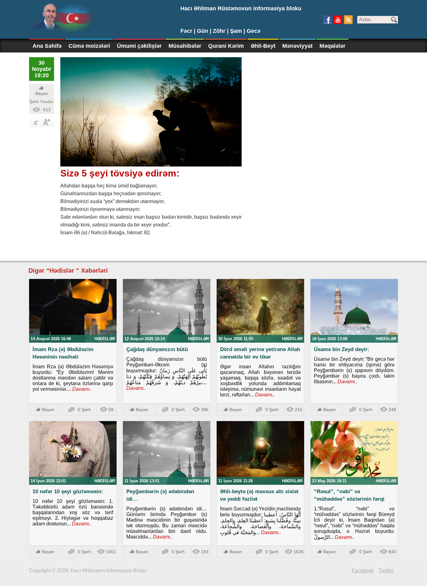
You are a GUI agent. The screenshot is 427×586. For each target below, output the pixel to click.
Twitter (386, 570)
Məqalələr (332, 46)
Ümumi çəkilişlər (139, 46)
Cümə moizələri (89, 46)
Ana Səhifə (47, 46)
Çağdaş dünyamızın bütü (157, 349)
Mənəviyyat (297, 46)
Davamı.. (81, 389)
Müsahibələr (184, 46)
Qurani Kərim (226, 46)
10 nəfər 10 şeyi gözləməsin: (68, 491)
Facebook (363, 570)
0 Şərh (84, 409)
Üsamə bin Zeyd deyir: (341, 349)
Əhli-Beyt (263, 46)
